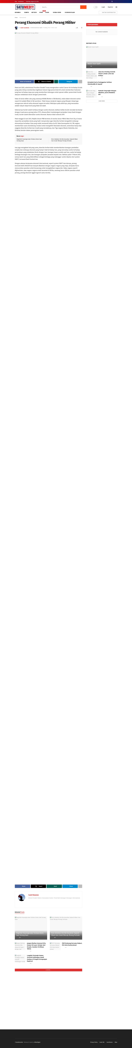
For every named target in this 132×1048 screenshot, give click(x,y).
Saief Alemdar (24, 27)
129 (102, 96)
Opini (41, 12)
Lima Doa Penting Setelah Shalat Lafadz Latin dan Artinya (106, 73)
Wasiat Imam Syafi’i (94, 64)
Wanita (26, 12)
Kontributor (21, 1)
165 (91, 66)
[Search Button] (83, 7)
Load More (102, 101)
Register (110, 7)
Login (103, 7)
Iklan (16, 1)
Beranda (17, 12)
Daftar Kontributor (109, 12)
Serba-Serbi (57, 12)
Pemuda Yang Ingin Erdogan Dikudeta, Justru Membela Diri (107, 92)
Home (16, 17)
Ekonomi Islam (70, 12)
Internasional (22, 17)
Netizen (34, 12)
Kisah (47, 12)
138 (91, 86)
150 (102, 78)
